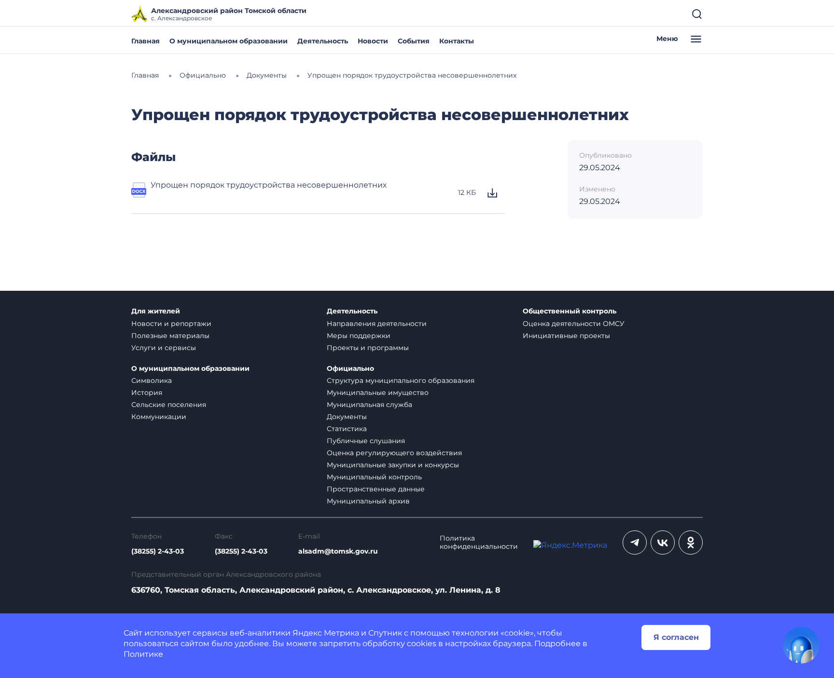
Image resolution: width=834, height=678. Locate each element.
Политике (143, 654)
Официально (350, 369)
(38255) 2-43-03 (157, 551)
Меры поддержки (358, 335)
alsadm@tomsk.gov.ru (338, 551)
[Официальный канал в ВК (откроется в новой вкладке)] (663, 542)
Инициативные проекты (566, 335)
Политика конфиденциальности (479, 542)
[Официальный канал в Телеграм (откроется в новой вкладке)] (635, 542)
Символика (151, 380)
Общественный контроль (569, 311)
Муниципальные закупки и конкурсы (393, 465)
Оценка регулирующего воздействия (394, 452)
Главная (145, 41)
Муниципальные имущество (378, 392)
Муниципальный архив (368, 501)
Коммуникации (158, 416)
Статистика (347, 428)
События (414, 41)
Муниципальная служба (369, 404)
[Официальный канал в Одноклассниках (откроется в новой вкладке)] (691, 542)
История (146, 392)
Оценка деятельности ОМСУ (574, 323)
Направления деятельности (377, 323)
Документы (347, 416)
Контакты (456, 41)
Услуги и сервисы (163, 347)
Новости (373, 41)
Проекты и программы (368, 347)
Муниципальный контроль (374, 477)
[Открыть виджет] (801, 645)
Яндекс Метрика (325, 632)
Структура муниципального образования (400, 380)
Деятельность (322, 41)
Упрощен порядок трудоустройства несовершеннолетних (269, 185)
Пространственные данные (376, 489)
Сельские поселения (168, 404)
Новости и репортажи (171, 323)
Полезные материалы (170, 335)
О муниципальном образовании (228, 41)
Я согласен (676, 637)
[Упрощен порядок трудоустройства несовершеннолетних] (139, 192)
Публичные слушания (366, 440)
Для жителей (155, 311)
